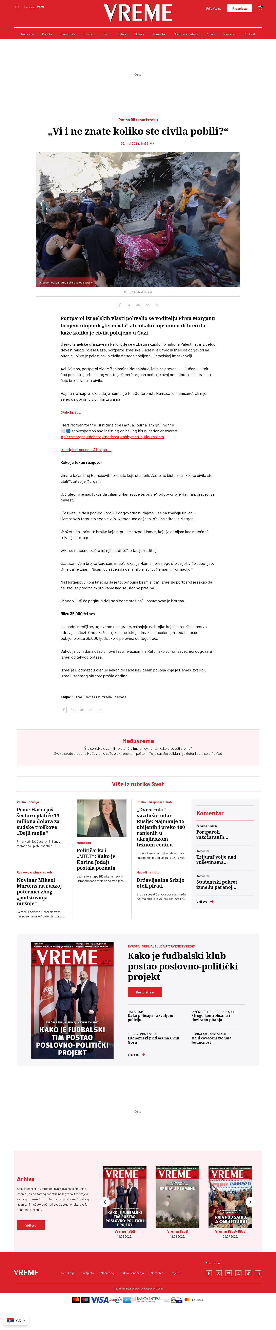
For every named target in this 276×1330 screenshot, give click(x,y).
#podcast (110, 436)
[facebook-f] (209, 1273)
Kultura (121, 34)
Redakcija (68, 1273)
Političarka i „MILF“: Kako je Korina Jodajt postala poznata (96, 859)
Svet (105, 34)
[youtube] (228, 1273)
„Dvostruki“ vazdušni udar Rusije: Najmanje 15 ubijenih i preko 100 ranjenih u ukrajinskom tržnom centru (161, 827)
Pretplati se (145, 992)
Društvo (88, 34)
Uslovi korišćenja (132, 1273)
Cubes (159, 1288)
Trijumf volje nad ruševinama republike (216, 860)
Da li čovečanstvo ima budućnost (212, 1040)
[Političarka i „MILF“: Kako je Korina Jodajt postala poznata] (102, 818)
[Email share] (138, 305)
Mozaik (139, 34)
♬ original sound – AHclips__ (86, 449)
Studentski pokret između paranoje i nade (217, 885)
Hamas (89, 697)
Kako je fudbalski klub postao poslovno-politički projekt (183, 966)
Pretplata (239, 8)
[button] (105, 1202)
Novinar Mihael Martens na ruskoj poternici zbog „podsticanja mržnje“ (39, 891)
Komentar (159, 34)
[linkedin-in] (258, 1273)
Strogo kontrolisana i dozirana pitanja (211, 1017)
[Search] (17, 6)
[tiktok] (248, 1273)
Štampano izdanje (186, 34)
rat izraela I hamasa (111, 697)
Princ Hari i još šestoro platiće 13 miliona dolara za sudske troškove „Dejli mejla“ (38, 821)
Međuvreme (96, 753)
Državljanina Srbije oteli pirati (160, 883)
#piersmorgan (73, 436)
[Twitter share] (129, 305)
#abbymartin (131, 436)
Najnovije (27, 34)
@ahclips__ (71, 412)
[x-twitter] (219, 1273)
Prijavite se (213, 8)
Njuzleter (229, 34)
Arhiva (210, 34)
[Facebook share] (120, 305)
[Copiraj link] (147, 305)
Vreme (125, 1288)
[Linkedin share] (156, 305)
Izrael (79, 697)
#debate (93, 436)
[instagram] (238, 1273)
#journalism (153, 436)
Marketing (107, 1273)
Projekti (175, 1273)
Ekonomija (68, 34)
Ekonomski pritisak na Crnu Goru (153, 1040)
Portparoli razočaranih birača (210, 835)
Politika (47, 34)
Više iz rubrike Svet (138, 784)
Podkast (249, 34)
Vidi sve (202, 901)
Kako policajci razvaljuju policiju (150, 1017)
